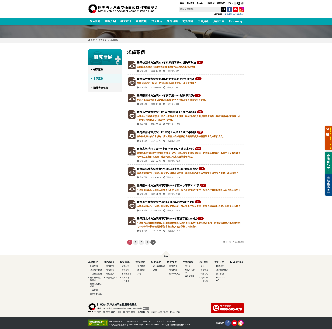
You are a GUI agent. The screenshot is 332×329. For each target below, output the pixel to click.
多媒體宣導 (126, 274)
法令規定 (156, 21)
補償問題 (141, 266)
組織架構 (94, 266)
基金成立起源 (96, 270)
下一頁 (153, 242)
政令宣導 (204, 270)
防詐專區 (125, 281)
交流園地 (187, 21)
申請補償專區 (112, 277)
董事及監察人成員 (96, 285)
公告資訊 (203, 21)
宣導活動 (125, 266)
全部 (202, 266)
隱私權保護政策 (116, 321)
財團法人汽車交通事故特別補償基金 (123, 8)
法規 (155, 270)
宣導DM (125, 270)
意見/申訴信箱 (190, 271)
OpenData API (220, 278)
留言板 (188, 266)
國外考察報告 (100, 87)
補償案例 (98, 69)
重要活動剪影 (96, 294)
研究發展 (172, 21)
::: (178, 3)
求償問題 (141, 270)
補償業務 (110, 266)
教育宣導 (125, 21)
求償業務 (110, 270)
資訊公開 (218, 21)
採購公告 (204, 277)
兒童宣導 (125, 277)
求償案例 (114, 40)
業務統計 (228, 14)
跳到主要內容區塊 (5, 0)
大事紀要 (94, 290)
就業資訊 (204, 281)
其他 (139, 274)
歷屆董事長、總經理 (96, 278)
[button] (235, 3)
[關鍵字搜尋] (223, 9)
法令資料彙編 (159, 266)
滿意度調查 (190, 276)
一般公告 (204, 274)
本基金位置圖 (96, 274)
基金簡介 (94, 21)
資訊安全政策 (133, 321)
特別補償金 (238, 14)
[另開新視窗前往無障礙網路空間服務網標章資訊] (98, 323)
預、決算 (220, 274)
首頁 (93, 40)
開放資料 (220, 266)
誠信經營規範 (222, 270)
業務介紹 (110, 21)
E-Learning (236, 21)
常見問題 (141, 21)
